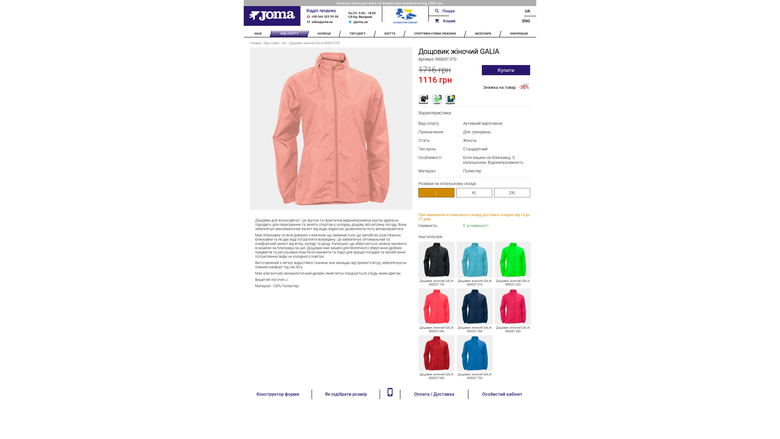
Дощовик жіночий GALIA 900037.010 (475, 282)
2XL (512, 192)
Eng (526, 20)
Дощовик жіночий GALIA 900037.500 (513, 329)
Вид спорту (272, 43)
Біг (284, 43)
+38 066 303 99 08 (325, 16)
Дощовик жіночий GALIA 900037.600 (436, 376)
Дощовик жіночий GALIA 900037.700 (475, 376)
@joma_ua (360, 22)
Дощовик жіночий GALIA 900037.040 (436, 329)
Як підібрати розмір (346, 394)
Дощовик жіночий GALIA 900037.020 (513, 282)
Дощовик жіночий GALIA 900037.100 (436, 282)
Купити (506, 70)
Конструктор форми (278, 394)
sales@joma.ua (322, 22)
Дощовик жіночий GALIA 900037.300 (475, 329)
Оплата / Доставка (434, 394)
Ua (527, 11)
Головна (255, 43)
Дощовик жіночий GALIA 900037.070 (315, 43)
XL (474, 192)
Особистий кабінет (502, 394)
